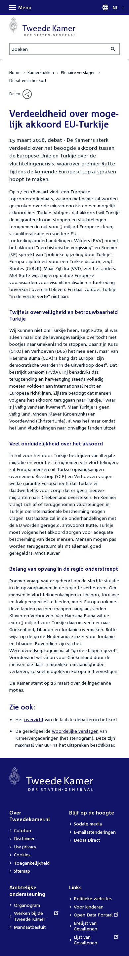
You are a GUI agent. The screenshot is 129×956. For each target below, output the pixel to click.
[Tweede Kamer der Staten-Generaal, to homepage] (42, 26)
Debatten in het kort (27, 80)
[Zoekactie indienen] (113, 49)
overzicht (33, 719)
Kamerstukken (40, 72)
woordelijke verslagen (75, 731)
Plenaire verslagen (78, 72)
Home (15, 72)
